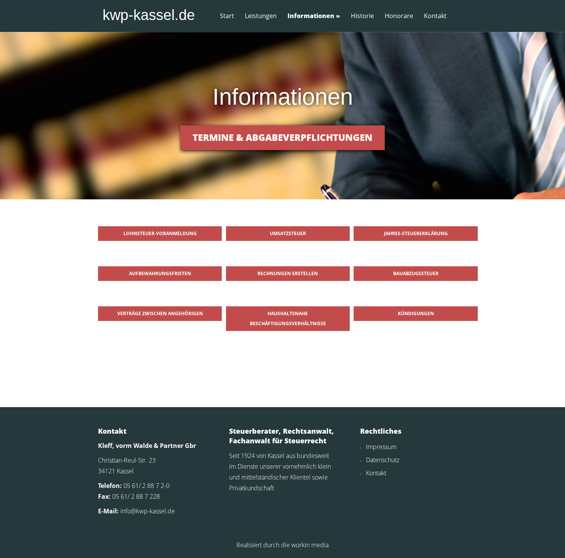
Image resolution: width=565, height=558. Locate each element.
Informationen (310, 16)
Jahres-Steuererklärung (416, 233)
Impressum (381, 447)
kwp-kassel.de (149, 15)
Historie (362, 16)
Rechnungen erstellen (288, 273)
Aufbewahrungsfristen (160, 273)
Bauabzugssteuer (416, 273)
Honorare (399, 16)
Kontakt (435, 16)
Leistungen (261, 16)
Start (227, 16)
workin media (310, 545)
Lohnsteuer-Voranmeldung (160, 233)
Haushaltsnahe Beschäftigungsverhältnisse (288, 318)
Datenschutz (382, 460)
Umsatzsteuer (288, 233)
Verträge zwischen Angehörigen (160, 313)
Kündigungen (416, 313)
